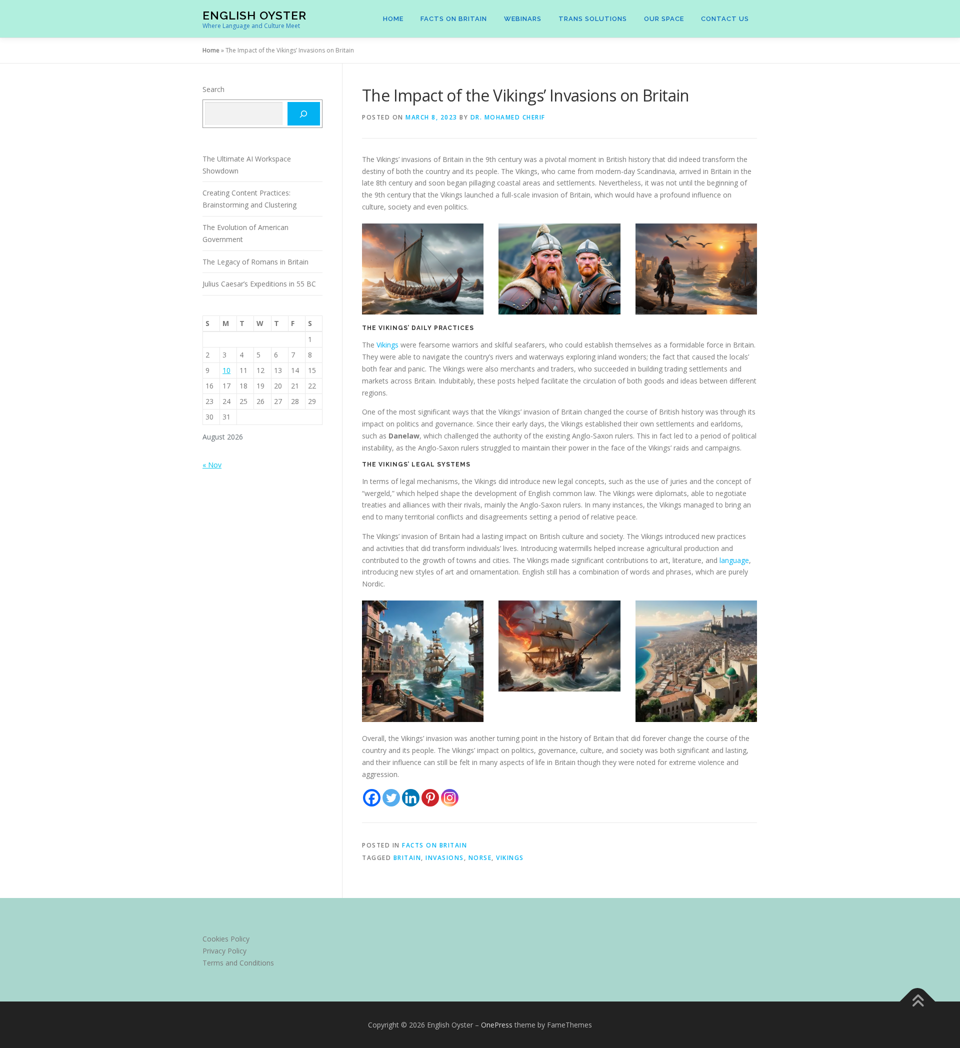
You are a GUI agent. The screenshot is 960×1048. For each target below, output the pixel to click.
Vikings (388, 345)
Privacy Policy (224, 951)
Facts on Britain (453, 18)
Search (213, 89)
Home (393, 18)
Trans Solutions (592, 18)
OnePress (496, 1025)
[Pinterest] (430, 797)
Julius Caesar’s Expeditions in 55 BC (259, 283)
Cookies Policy (226, 939)
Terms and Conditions (238, 963)
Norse (480, 858)
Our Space (664, 18)
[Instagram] (449, 797)
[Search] (304, 114)
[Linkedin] (411, 797)
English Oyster (254, 15)
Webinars (523, 18)
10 (226, 370)
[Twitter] (391, 797)
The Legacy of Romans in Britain (255, 261)
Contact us (725, 18)
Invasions (445, 858)
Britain (408, 858)
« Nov (212, 465)
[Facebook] (371, 797)
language (734, 560)
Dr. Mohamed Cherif (508, 117)
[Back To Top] (918, 1001)
